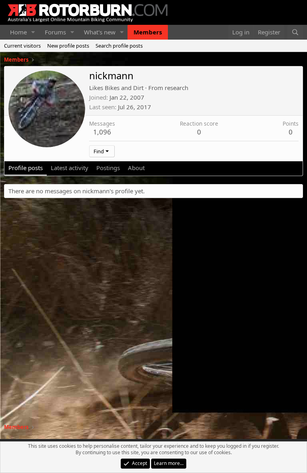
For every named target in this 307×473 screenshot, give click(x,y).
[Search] (295, 32)
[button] (33, 32)
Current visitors (22, 45)
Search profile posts (119, 45)
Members (148, 32)
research (176, 88)
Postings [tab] (108, 168)
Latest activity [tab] (69, 168)
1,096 (102, 131)
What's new (100, 32)
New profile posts (68, 45)
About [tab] (136, 168)
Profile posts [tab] (25, 168)
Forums (55, 32)
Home (18, 32)
